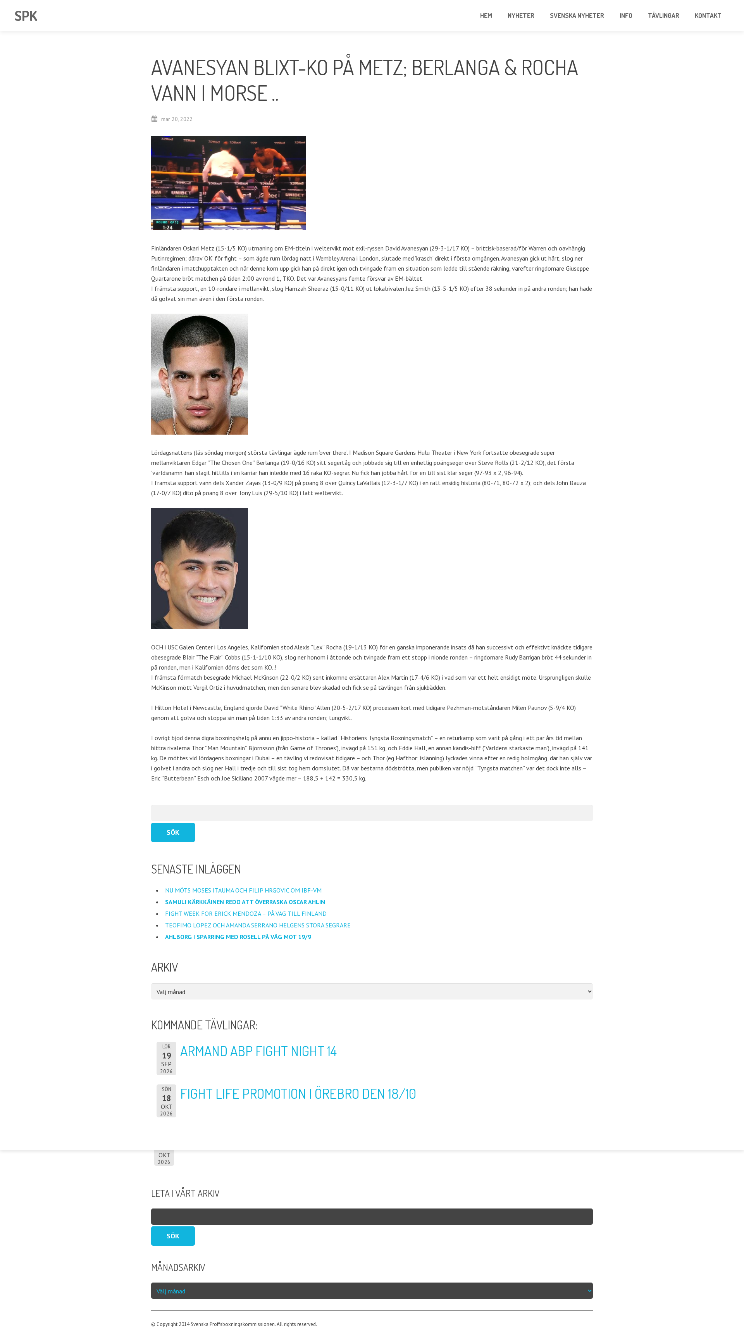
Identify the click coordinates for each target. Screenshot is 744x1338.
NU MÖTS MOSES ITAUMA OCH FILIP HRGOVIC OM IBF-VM (244, 890)
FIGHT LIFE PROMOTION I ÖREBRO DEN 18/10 (298, 1093)
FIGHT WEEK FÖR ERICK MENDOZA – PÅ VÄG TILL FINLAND (246, 913)
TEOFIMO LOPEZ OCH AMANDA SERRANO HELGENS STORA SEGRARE (258, 925)
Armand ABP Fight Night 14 (258, 1051)
